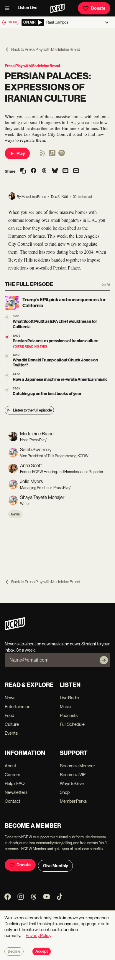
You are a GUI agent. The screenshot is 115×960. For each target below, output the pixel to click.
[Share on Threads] (44, 171)
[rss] (42, 155)
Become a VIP (73, 774)
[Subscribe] (104, 660)
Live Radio (69, 697)
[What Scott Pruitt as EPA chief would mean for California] (7, 317)
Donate (98, 8)
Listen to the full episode (32, 410)
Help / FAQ (15, 783)
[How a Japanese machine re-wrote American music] (7, 375)
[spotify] (61, 155)
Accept (41, 951)
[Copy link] (23, 171)
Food (9, 715)
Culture (12, 724)
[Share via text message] (65, 171)
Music (65, 706)
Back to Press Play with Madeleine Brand (45, 49)
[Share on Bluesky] (55, 171)
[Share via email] (76, 171)
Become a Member (77, 765)
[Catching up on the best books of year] (7, 389)
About (10, 765)
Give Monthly (55, 865)
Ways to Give (72, 783)
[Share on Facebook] (34, 171)
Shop (65, 792)
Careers (12, 774)
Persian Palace (66, 268)
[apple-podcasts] (52, 155)
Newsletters (16, 792)
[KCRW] (15, 628)
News (15, 514)
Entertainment (18, 706)
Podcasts (69, 715)
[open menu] (8, 8)
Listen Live (27, 7)
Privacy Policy (38, 935)
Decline (14, 951)
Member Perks (73, 801)
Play (21, 153)
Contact (12, 801)
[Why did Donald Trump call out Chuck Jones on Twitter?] (7, 356)
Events (11, 733)
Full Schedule (72, 724)
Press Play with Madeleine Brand (32, 66)
